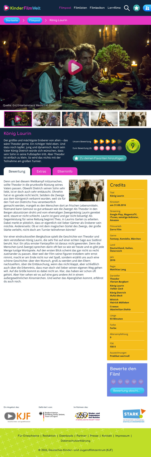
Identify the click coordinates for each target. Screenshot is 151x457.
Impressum (122, 435)
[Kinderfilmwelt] (22, 8)
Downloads (66, 435)
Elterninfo (65, 171)
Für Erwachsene (28, 435)
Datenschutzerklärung (75, 440)
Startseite (12, 20)
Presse (94, 435)
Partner (82, 435)
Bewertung (17, 171)
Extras (41, 171)
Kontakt (107, 435)
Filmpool (34, 20)
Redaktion (49, 435)
